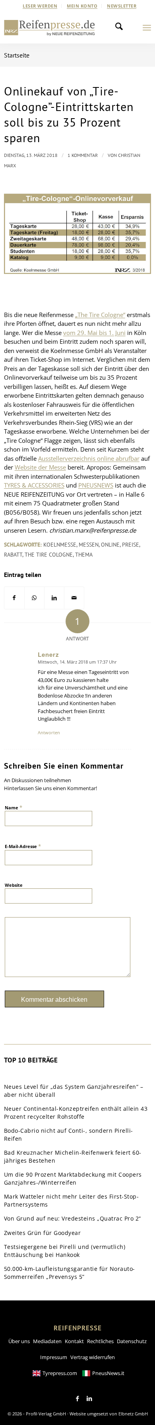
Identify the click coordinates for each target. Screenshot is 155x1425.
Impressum (53, 1357)
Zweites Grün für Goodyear (42, 1233)
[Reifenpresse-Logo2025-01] (49, 28)
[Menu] (147, 27)
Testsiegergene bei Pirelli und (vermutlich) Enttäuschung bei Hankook (65, 1251)
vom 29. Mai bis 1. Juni (94, 333)
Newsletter (121, 6)
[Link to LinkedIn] (89, 1399)
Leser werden (40, 6)
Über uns (19, 1341)
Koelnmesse (59, 544)
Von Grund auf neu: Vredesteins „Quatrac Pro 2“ (72, 1218)
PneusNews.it (108, 1373)
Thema (84, 554)
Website (14, 885)
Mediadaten (47, 1341)
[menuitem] (40, 6)
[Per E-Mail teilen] (74, 598)
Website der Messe (40, 467)
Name (13, 807)
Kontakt (74, 1341)
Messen (89, 544)
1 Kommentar (83, 155)
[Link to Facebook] (77, 1399)
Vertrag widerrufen (92, 1357)
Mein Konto (82, 6)
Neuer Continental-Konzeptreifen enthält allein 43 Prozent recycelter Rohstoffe (76, 1112)
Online (110, 544)
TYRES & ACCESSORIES (34, 485)
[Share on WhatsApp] (34, 598)
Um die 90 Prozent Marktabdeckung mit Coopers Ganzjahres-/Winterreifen (73, 1178)
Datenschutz (132, 1341)
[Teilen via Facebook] (14, 598)
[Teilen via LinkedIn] (54, 598)
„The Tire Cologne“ (100, 315)
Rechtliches (100, 1341)
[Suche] (121, 28)
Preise (130, 544)
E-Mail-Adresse (23, 846)
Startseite (16, 55)
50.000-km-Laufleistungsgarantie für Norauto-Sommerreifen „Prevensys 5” (69, 1272)
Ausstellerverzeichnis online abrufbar (89, 458)
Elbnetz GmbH (133, 1414)
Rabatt (13, 554)
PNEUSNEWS (95, 485)
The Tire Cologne (49, 554)
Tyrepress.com (60, 1373)
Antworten (49, 732)
